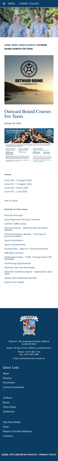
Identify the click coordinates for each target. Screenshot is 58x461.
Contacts (8, 436)
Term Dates (9, 407)
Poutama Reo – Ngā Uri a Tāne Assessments (26, 248)
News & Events (27, 45)
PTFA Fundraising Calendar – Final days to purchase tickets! (25, 235)
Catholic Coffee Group (15, 223)
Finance (7, 378)
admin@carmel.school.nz (32, 358)
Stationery (9, 411)
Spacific (32, 454)
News (15, 45)
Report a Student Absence (17, 431)
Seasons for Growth (14, 282)
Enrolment (9, 382)
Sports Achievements (14, 244)
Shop (6, 426)
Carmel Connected (13, 387)
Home (7, 45)
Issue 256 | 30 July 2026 (16, 187)
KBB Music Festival (13, 252)
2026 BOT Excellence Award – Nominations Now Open (28, 272)
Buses (6, 402)
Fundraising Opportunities (17, 263)
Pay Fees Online (12, 422)
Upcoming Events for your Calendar (22, 219)
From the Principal (13, 215)
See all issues (11, 200)
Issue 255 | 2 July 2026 (15, 191)
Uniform (7, 397)
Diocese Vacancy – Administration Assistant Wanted (26, 228)
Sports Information (13, 240)
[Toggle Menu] (4, 3)
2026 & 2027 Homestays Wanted (20, 278)
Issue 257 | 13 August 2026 (18, 184)
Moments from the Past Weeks (19, 267)
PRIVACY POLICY (47, 454)
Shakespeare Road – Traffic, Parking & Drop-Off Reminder (27, 258)
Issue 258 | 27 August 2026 (18, 180)
